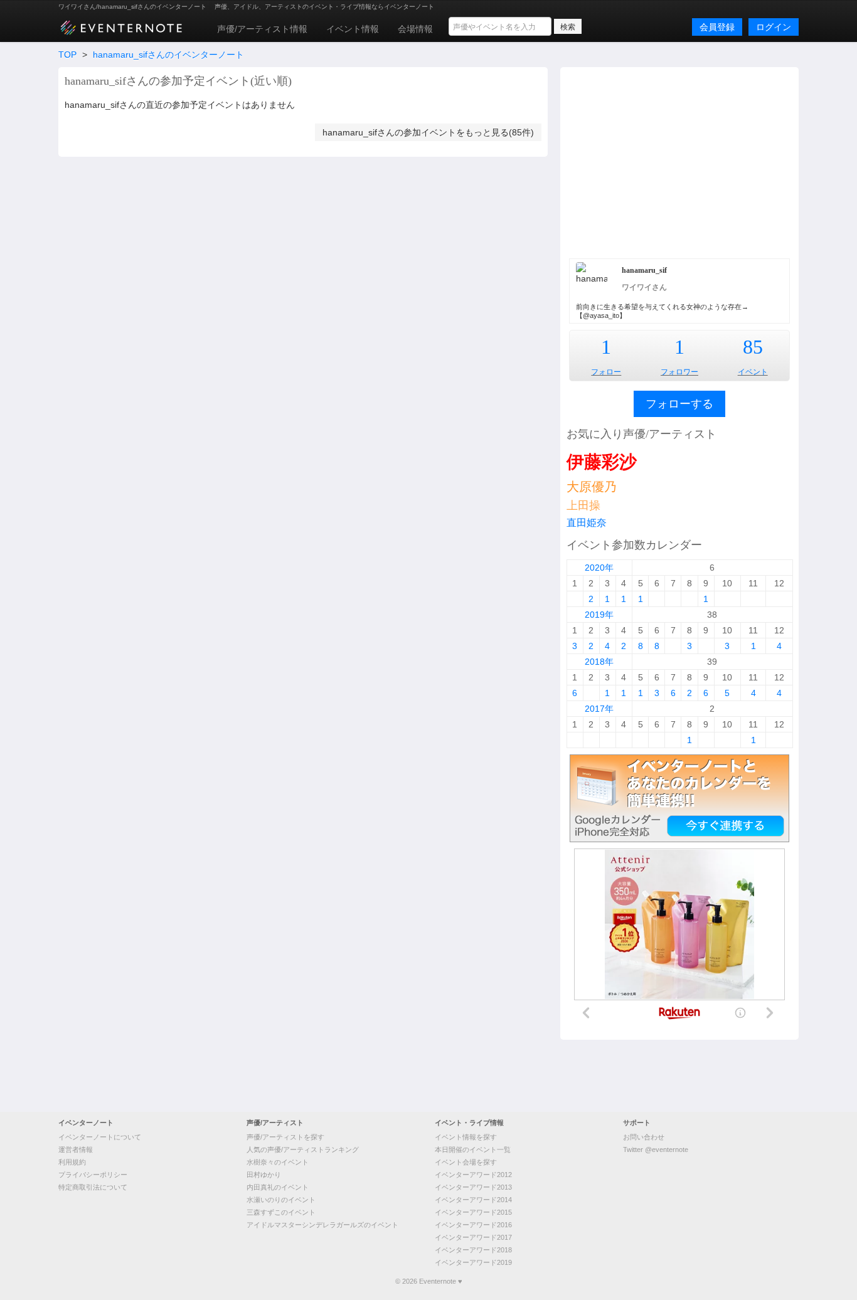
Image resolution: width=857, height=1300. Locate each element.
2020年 (599, 568)
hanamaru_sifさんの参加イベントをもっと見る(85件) (428, 132)
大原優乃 (592, 487)
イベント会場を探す (466, 1162)
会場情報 (415, 29)
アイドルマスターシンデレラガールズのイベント (322, 1225)
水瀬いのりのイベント (281, 1199)
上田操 (583, 505)
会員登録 (717, 27)
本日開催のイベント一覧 (473, 1149)
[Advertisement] (679, 161)
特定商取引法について (92, 1187)
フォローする (679, 404)
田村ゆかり (264, 1174)
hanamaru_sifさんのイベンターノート (168, 55)
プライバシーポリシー (92, 1174)
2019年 (599, 615)
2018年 (599, 662)
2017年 (599, 709)
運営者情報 (75, 1149)
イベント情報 (352, 29)
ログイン (773, 27)
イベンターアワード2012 (473, 1174)
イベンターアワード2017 (473, 1237)
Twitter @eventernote (655, 1149)
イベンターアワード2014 (473, 1199)
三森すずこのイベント (281, 1212)
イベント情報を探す (466, 1137)
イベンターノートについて (99, 1137)
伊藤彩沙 (602, 462)
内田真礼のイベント (278, 1187)
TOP (67, 55)
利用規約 (72, 1162)
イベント (753, 371)
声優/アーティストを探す (285, 1137)
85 (753, 347)
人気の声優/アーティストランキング (303, 1149)
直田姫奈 (587, 522)
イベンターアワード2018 (473, 1250)
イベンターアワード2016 (473, 1225)
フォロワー (679, 371)
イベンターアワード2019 (473, 1262)
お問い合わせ (643, 1137)
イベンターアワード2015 (473, 1212)
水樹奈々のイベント (278, 1162)
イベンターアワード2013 (473, 1187)
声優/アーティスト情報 (262, 29)
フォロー (606, 371)
